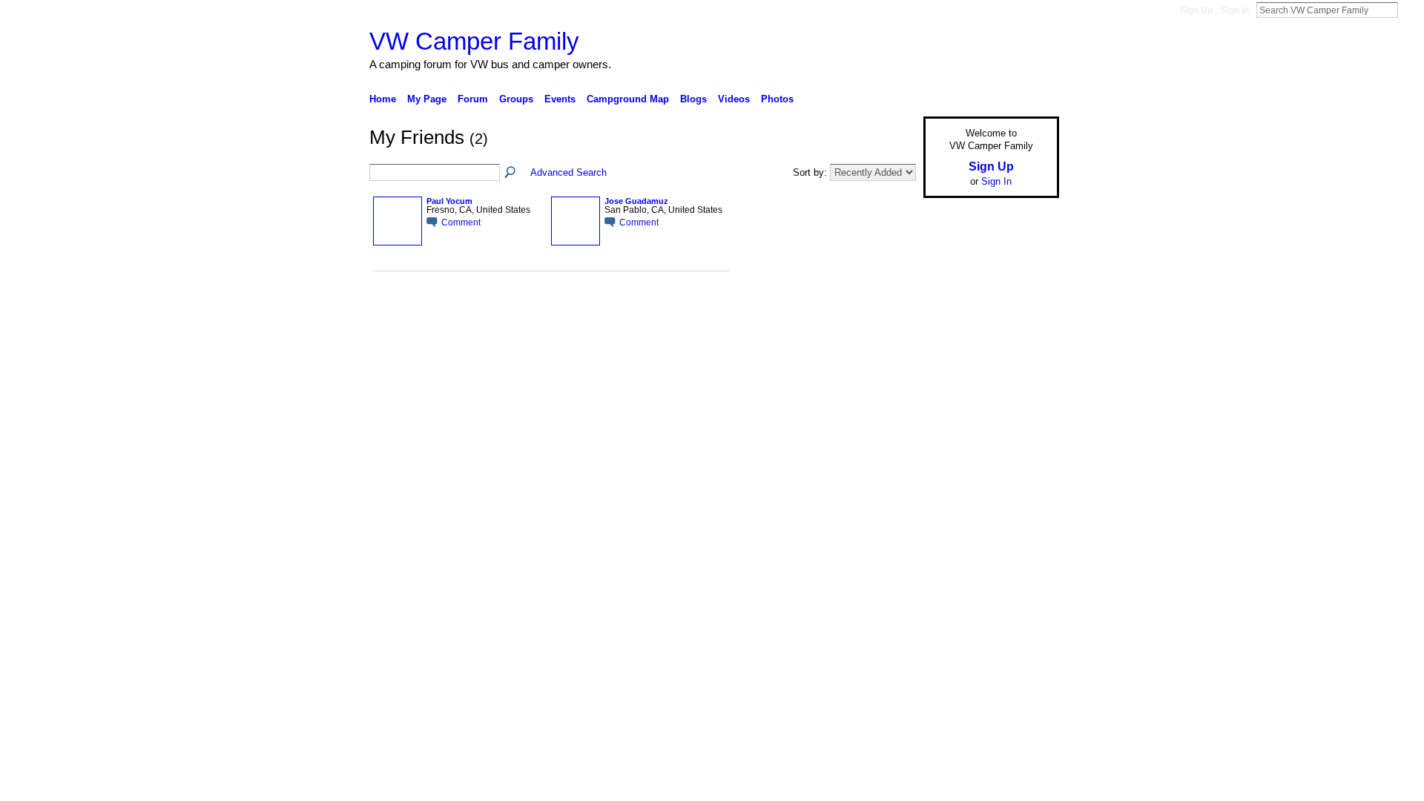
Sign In (1235, 10)
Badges (890, 434)
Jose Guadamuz (636, 201)
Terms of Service (1025, 434)
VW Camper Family (474, 41)
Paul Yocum (449, 201)
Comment (461, 222)
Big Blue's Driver (482, 434)
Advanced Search (568, 172)
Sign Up (1196, 10)
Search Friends (511, 172)
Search (1410, 9)
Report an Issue (949, 434)
